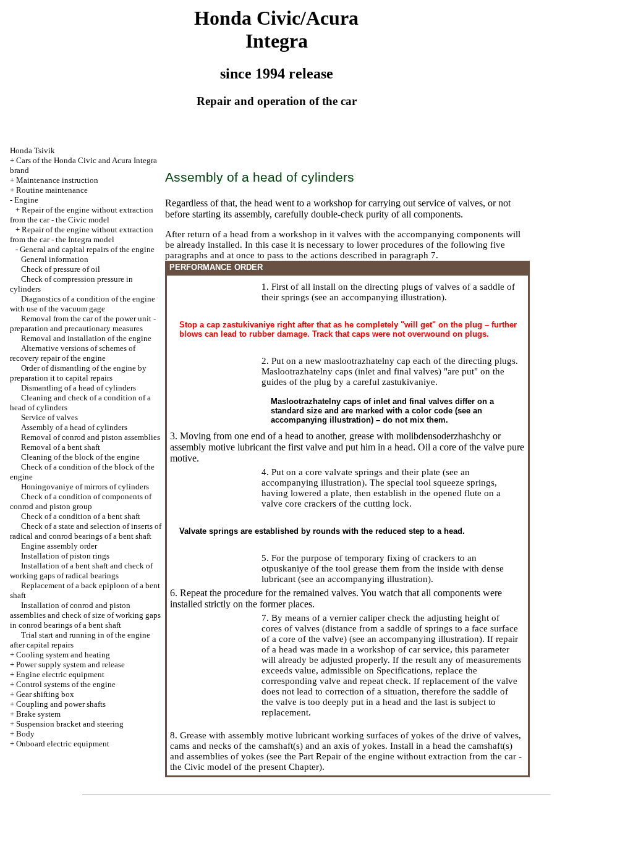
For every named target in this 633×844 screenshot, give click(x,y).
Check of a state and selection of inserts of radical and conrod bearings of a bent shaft (85, 531)
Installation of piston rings (65, 555)
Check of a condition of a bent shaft (80, 516)
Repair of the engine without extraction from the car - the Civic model (81, 214)
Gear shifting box (45, 694)
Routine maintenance (52, 190)
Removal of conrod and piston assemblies (90, 437)
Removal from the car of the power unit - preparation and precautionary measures (83, 323)
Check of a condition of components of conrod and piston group (80, 501)
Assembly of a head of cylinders (74, 427)
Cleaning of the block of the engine (80, 457)
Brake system (38, 714)
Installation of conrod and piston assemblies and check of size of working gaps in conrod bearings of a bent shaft (85, 615)
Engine (26, 200)
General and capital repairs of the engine (87, 249)
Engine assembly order (59, 546)
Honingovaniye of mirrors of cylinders (85, 486)
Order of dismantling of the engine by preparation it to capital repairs (78, 372)
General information (54, 259)
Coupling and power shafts (61, 704)
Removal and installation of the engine (86, 338)
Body (25, 733)
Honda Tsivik (32, 150)
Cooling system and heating (63, 654)
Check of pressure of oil (60, 269)
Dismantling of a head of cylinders (78, 387)
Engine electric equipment (60, 674)
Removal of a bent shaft (60, 447)
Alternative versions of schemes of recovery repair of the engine (72, 353)
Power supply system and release (70, 664)
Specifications (403, 670)
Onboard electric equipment (62, 743)
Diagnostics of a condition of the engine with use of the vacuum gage (82, 303)
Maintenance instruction (57, 180)
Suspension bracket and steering (70, 723)
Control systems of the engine (66, 684)
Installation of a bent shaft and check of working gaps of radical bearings (81, 570)
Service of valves (49, 417)
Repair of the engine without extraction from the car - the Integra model (81, 234)
